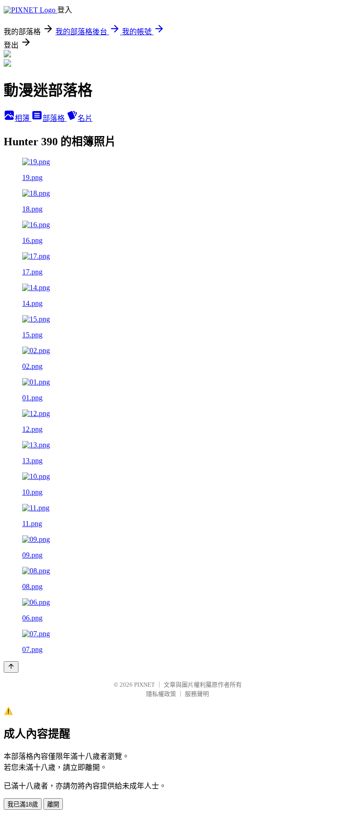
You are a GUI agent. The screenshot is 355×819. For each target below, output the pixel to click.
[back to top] (11, 667)
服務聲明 (197, 693)
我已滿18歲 (22, 804)
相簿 (23, 118)
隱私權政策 (161, 693)
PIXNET (144, 684)
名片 (85, 118)
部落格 (55, 118)
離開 (53, 804)
